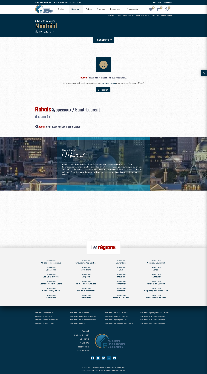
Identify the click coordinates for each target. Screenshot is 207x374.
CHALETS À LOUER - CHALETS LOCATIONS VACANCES (58, 2)
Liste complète (43, 117)
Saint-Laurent (166, 15)
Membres (168, 2)
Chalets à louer (81, 335)
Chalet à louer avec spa (78, 323)
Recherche (115, 9)
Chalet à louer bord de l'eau (44, 313)
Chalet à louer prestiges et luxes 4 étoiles (119, 323)
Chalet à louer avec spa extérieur (116, 316)
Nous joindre (110, 370)
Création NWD (121, 370)
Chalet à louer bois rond (43, 316)
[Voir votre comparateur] (160, 10)
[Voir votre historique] (168, 10)
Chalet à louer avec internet (44, 323)
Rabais (89, 9)
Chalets (61, 9)
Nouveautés (132, 9)
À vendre (101, 9)
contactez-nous (109, 83)
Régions (75, 9)
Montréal (155, 15)
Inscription (157, 2)
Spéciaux (84, 339)
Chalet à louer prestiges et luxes (116, 319)
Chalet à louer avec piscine (79, 313)
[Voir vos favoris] (152, 10)
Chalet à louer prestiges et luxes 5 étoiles (154, 313)
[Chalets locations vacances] (44, 9)
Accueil (111, 15)
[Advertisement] (103, 214)
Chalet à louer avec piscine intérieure (83, 316)
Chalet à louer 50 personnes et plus (152, 323)
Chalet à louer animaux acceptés (46, 319)
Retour (104, 89)
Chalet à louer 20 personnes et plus (152, 319)
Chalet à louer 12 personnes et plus (152, 316)
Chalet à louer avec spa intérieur (116, 313)
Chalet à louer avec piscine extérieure (83, 319)
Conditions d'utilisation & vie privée (93, 370)
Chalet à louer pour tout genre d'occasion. (133, 15)
